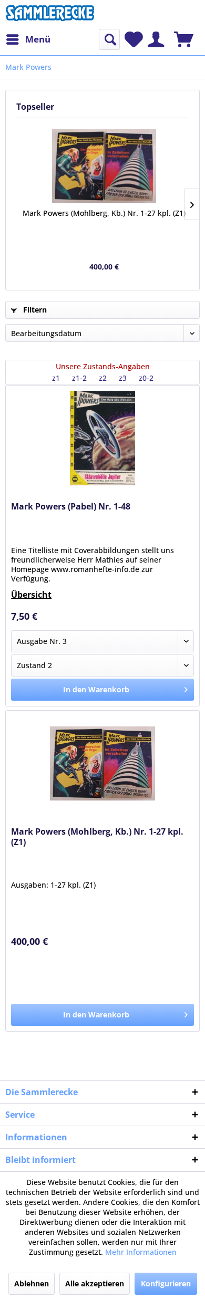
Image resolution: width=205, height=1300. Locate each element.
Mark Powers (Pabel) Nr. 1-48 (70, 506)
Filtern (34, 310)
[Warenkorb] (184, 39)
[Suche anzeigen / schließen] (109, 39)
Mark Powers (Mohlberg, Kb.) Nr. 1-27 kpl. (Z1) (104, 213)
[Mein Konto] (156, 39)
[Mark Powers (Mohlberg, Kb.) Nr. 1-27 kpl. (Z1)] (104, 166)
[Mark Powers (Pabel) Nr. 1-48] (102, 438)
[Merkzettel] (134, 39)
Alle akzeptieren (94, 1283)
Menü (37, 39)
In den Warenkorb (96, 689)
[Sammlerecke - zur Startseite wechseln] (50, 14)
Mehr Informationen (141, 1252)
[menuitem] (28, 39)
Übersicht (31, 594)
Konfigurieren (166, 1283)
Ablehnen (31, 1283)
